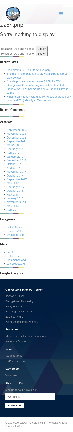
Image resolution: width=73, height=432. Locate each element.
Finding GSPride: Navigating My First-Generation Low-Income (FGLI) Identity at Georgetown (39, 98)
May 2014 (13, 206)
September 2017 (17, 179)
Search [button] (42, 49)
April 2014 (13, 210)
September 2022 (17, 141)
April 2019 (13, 152)
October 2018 (15, 164)
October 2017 (15, 175)
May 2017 (13, 183)
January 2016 (15, 198)
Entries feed (14, 256)
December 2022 (16, 137)
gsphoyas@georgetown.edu (21, 322)
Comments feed (16, 260)
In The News (14, 227)
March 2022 (14, 145)
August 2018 (14, 168)
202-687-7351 (14, 316)
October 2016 (15, 190)
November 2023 (16, 133)
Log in (10, 252)
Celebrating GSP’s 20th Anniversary (28, 70)
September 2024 (17, 130)
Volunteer (11, 375)
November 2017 (16, 171)
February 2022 (15, 149)
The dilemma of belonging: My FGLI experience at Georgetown (37, 75)
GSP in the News (15, 361)
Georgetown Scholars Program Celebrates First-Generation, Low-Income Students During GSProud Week (37, 89)
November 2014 (16, 202)
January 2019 (15, 156)
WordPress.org (16, 263)
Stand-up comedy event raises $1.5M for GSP (34, 81)
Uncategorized (15, 235)
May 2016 (13, 194)
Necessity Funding (16, 341)
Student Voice (15, 231)
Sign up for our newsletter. (21, 390)
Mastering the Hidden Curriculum (25, 336)
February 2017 (15, 187)
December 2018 (16, 160)
